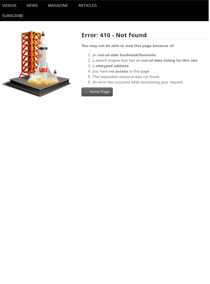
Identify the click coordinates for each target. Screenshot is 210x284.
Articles (87, 5)
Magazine (58, 5)
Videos (9, 5)
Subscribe (13, 16)
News (32, 5)
